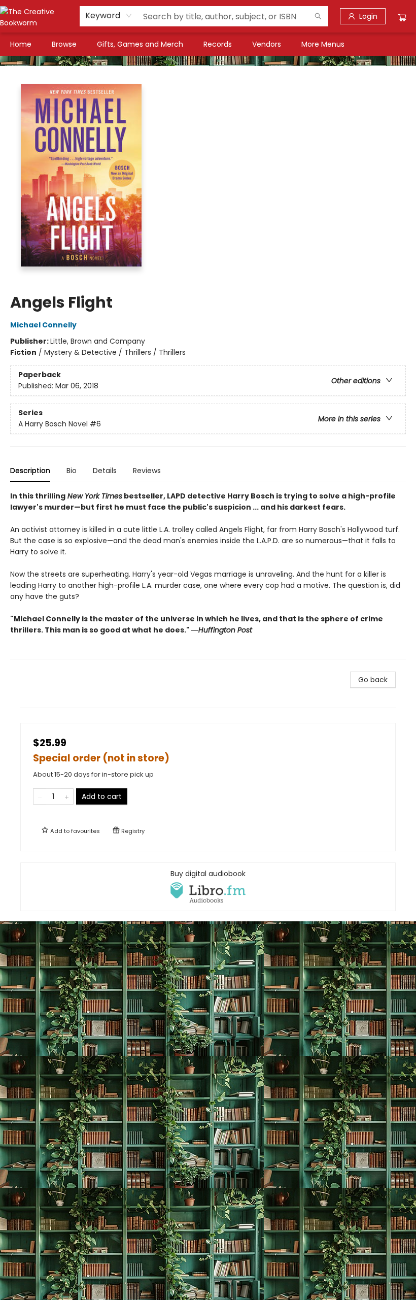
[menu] (208, 44)
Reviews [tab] (147, 470)
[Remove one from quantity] (39, 796)
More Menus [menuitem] (322, 44)
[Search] (318, 16)
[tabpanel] (208, 574)
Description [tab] (30, 470)
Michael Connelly (43, 325)
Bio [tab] (71, 470)
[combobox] (109, 15)
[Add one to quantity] (66, 796)
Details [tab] (105, 470)
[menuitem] (21, 44)
